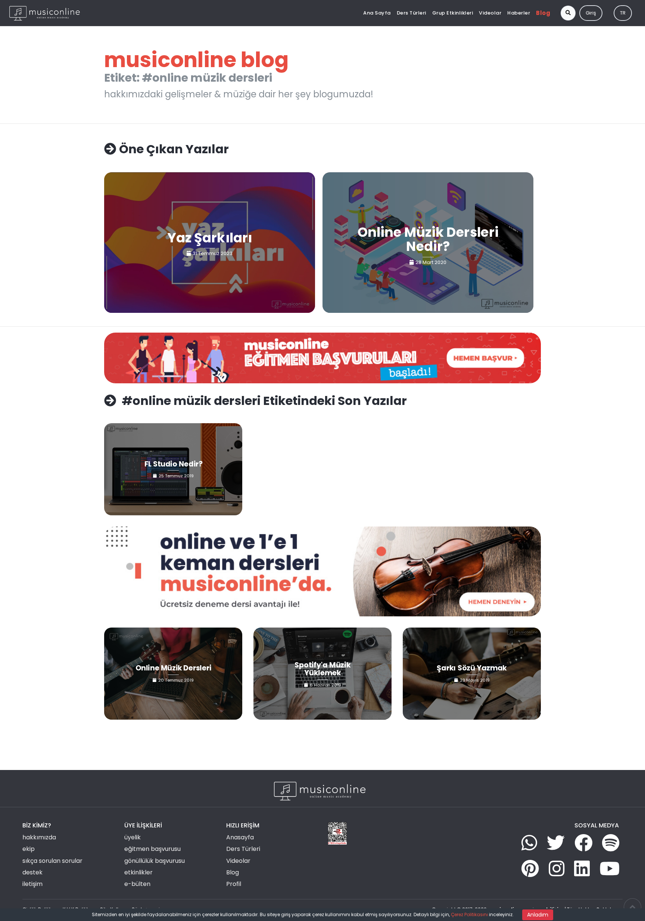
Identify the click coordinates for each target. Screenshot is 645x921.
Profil (233, 884)
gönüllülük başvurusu (154, 860)
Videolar (490, 12)
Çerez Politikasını (469, 914)
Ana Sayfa (377, 12)
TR (623, 12)
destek (32, 872)
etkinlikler (138, 872)
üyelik (132, 837)
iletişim (32, 884)
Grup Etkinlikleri (452, 12)
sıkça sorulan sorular (52, 860)
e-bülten (137, 884)
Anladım (537, 914)
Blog (543, 13)
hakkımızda (39, 837)
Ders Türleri (411, 12)
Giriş (591, 12)
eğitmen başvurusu (152, 849)
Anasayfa (240, 837)
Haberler (518, 12)
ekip (28, 849)
